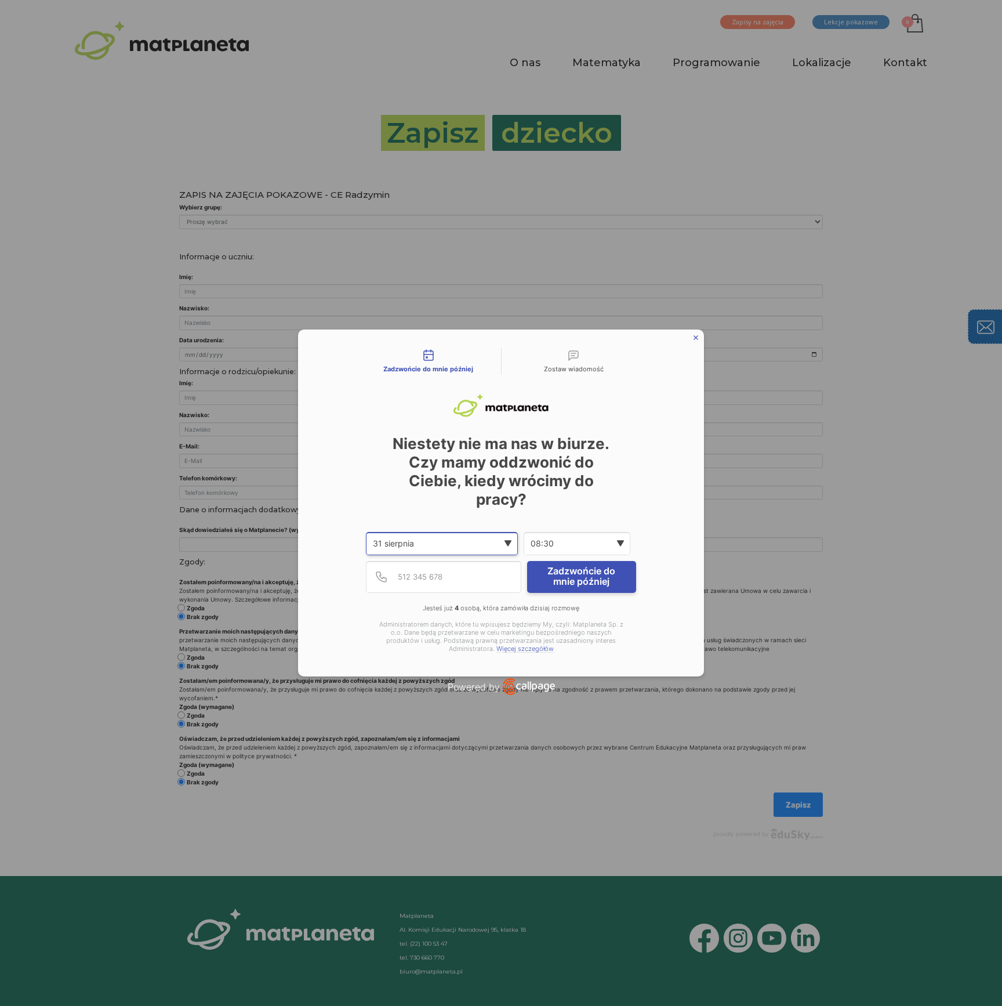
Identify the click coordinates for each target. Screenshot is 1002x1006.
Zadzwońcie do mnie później (581, 576)
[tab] (428, 361)
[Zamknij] (696, 337)
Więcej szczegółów (525, 649)
